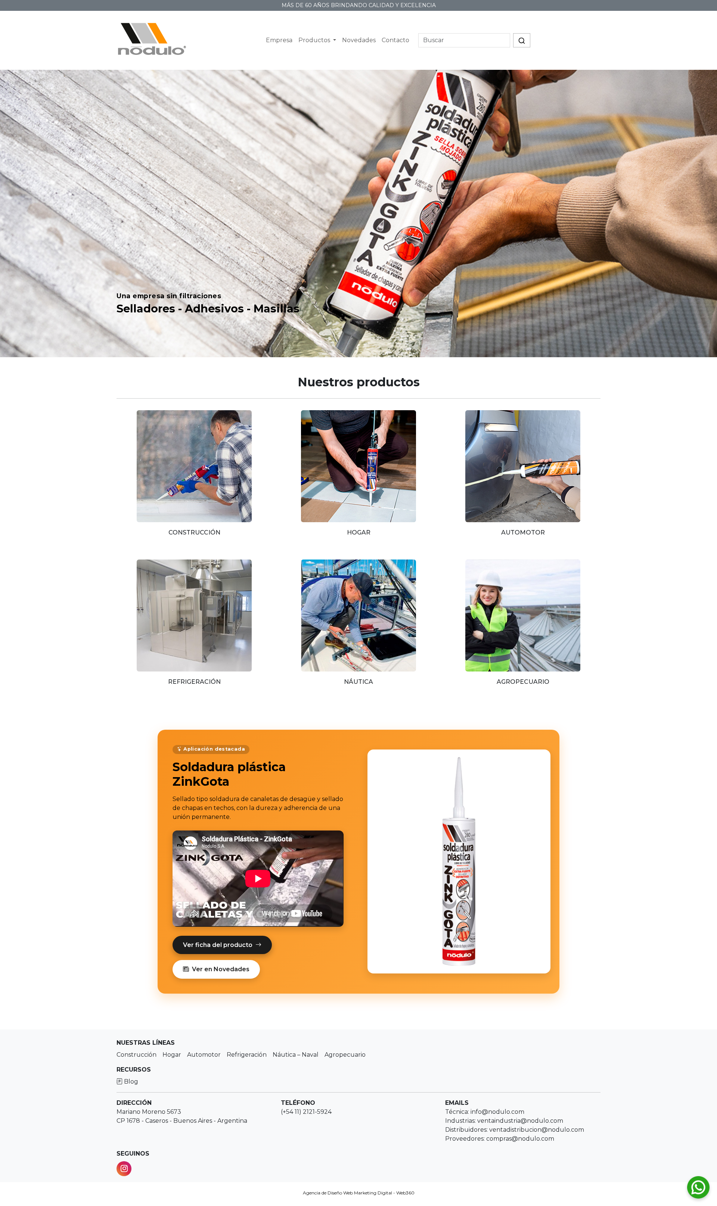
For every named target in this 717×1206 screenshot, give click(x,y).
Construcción (136, 1054)
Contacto (395, 40)
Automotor (204, 1054)
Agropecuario (345, 1054)
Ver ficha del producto (217, 944)
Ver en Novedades (220, 969)
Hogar (171, 1054)
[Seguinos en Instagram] (124, 1168)
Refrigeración (247, 1054)
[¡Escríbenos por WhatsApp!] (698, 1187)
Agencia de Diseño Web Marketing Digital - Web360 (359, 1193)
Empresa (279, 40)
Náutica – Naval (296, 1054)
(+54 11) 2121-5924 (306, 1111)
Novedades (359, 40)
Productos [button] (315, 40)
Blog (130, 1081)
